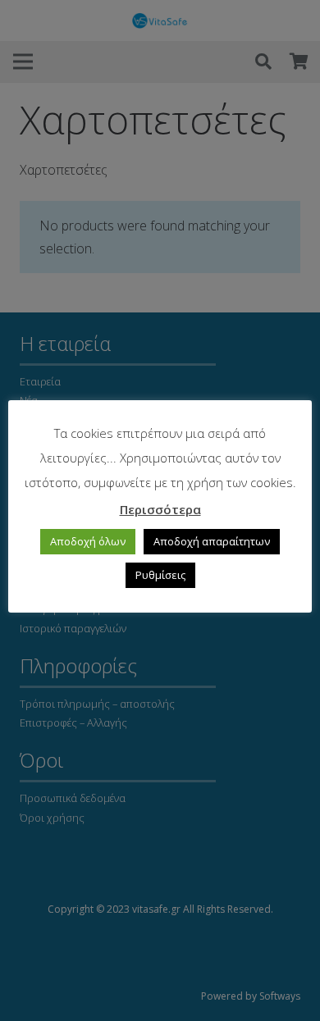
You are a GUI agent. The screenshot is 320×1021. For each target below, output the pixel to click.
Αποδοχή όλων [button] (88, 541)
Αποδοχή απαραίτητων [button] (211, 541)
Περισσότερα (160, 509)
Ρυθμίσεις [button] (160, 574)
